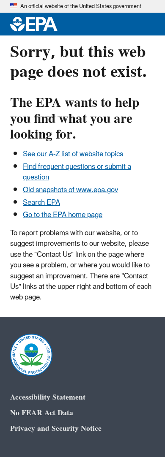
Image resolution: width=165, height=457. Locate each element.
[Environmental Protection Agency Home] (33, 24)
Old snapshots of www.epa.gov (70, 190)
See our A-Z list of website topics (73, 154)
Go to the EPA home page (62, 215)
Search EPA (41, 202)
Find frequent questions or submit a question (77, 172)
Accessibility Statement (47, 397)
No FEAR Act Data (41, 412)
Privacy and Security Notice (56, 428)
